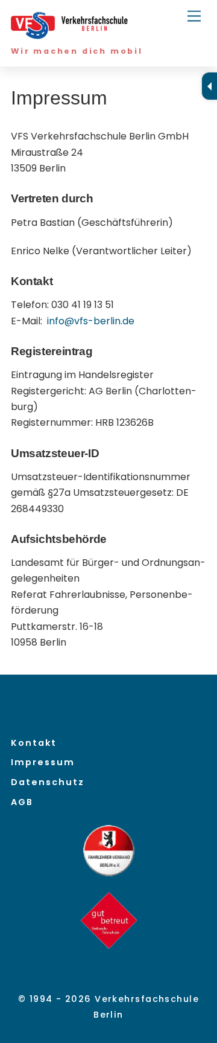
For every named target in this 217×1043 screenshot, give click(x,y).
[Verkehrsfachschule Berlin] (71, 35)
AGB (22, 802)
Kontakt (34, 743)
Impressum (43, 762)
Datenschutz (47, 782)
